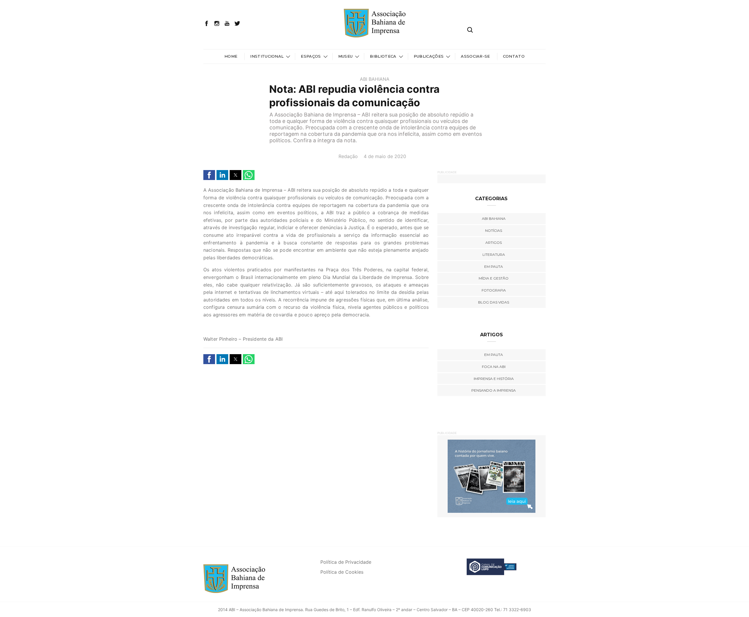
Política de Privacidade (345, 562)
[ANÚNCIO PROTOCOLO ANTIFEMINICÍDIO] (512, 476)
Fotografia (494, 290)
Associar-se (475, 56)
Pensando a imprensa (493, 390)
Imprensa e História (494, 378)
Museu (345, 56)
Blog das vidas (493, 302)
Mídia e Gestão (494, 278)
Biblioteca (383, 56)
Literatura (493, 254)
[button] (209, 175)
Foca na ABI (494, 366)
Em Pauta (493, 354)
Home (230, 56)
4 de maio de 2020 (385, 156)
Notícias (493, 230)
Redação (348, 156)
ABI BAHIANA (374, 79)
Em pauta (493, 266)
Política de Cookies (341, 572)
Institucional (267, 56)
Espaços (311, 56)
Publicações (429, 56)
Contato (514, 56)
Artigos (493, 242)
